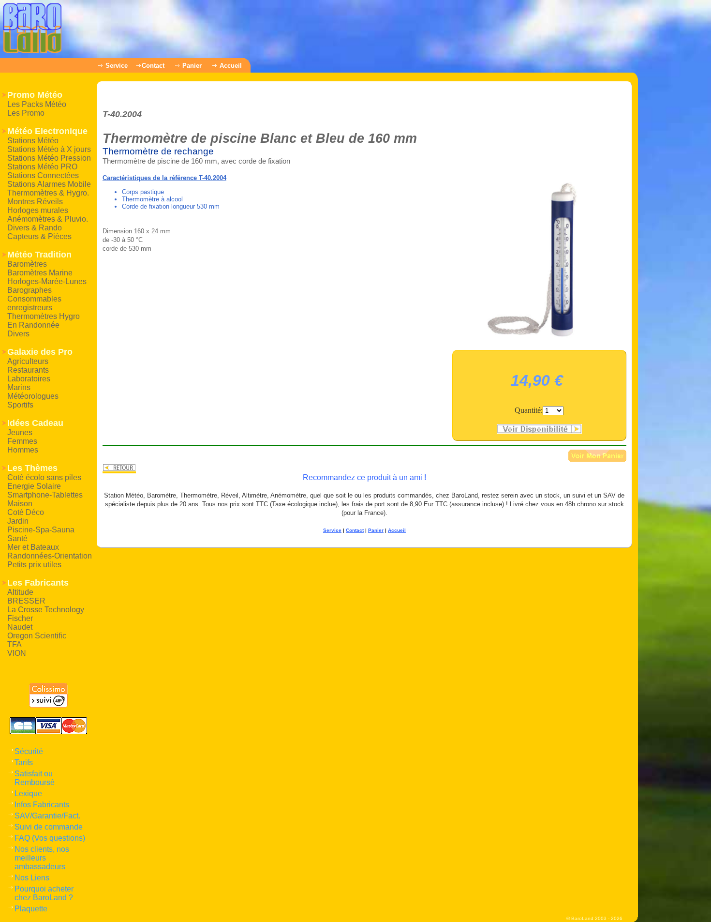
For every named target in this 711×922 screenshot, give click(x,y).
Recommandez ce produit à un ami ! (364, 477)
